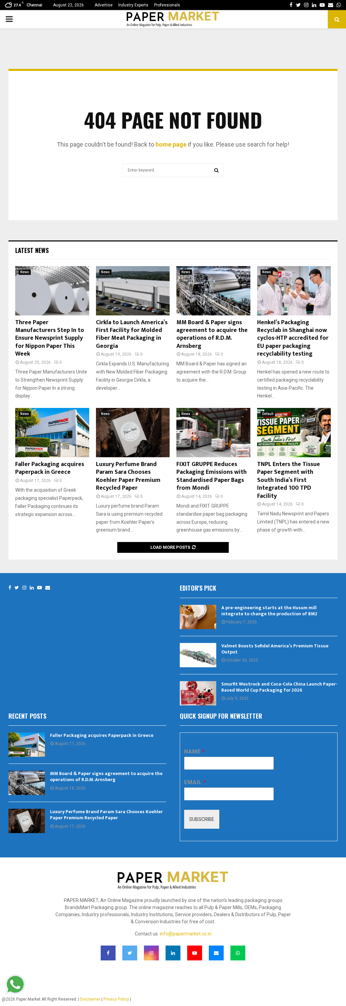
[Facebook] (9, 587)
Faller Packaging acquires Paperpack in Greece (49, 468)
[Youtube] (39, 587)
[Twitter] (17, 587)
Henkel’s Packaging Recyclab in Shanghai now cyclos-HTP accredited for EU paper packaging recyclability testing (292, 338)
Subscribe (201, 819)
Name (194, 751)
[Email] (47, 587)
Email (195, 782)
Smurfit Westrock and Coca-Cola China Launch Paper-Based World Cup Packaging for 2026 (279, 687)
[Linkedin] (32, 587)
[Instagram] (24, 587)
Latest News (32, 250)
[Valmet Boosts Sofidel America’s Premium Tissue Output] (198, 655)
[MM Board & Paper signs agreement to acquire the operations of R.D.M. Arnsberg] (213, 290)
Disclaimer (90, 999)
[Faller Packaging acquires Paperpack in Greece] (52, 432)
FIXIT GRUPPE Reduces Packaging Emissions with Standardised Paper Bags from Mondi (211, 476)
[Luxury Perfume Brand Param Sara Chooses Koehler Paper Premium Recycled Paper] (133, 432)
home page (171, 144)
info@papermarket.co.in (186, 933)
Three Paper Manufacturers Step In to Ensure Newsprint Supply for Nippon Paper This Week (49, 338)
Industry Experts (133, 5)
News (24, 272)
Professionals (167, 5)
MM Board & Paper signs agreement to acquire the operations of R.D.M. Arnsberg (212, 334)
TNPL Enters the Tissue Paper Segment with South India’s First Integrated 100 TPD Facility (288, 480)
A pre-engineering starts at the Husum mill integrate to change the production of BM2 (269, 611)
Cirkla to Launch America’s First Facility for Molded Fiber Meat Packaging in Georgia (132, 334)
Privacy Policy (116, 999)
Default (267, 414)
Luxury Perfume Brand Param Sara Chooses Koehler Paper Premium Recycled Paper (128, 476)
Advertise (104, 5)
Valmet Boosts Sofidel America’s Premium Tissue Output (274, 649)
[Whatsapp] (237, 953)
